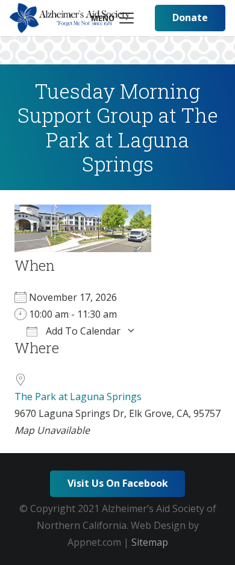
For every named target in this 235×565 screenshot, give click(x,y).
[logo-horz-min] (70, 18)
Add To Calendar (82, 331)
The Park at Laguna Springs (78, 396)
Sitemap (149, 542)
